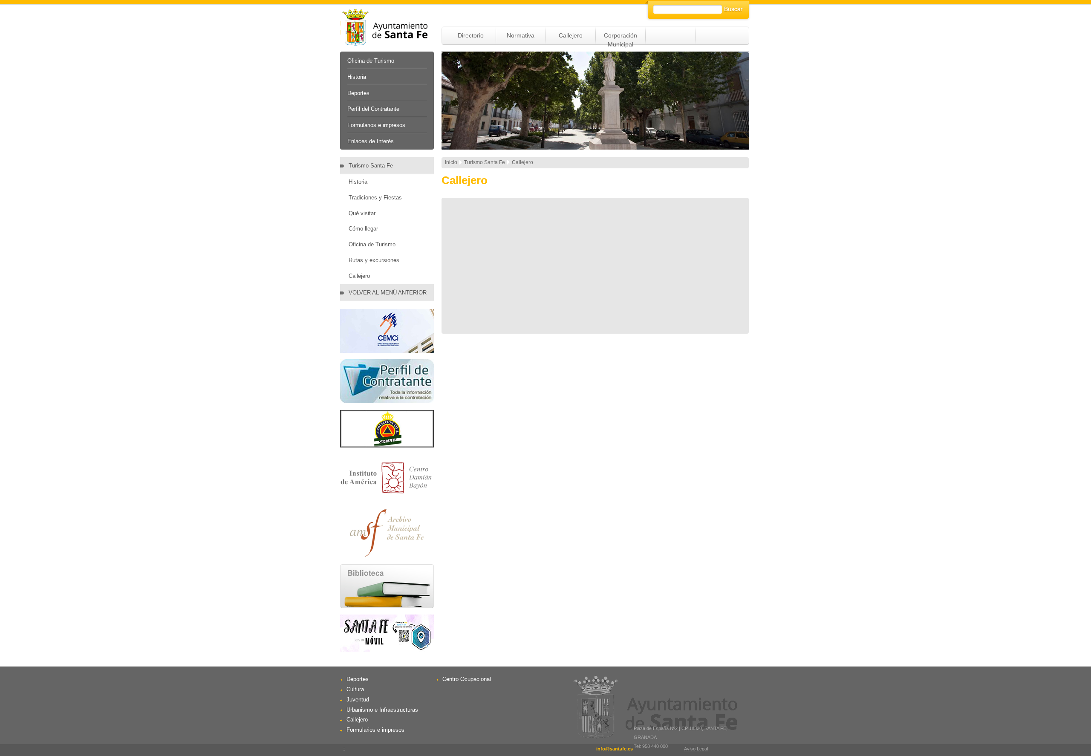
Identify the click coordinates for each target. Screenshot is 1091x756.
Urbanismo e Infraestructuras (382, 710)
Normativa (520, 35)
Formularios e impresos (376, 125)
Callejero (571, 35)
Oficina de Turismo (370, 61)
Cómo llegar (363, 228)
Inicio (451, 162)
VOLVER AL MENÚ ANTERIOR (388, 292)
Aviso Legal (696, 748)
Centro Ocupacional (466, 679)
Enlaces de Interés (370, 141)
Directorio (471, 35)
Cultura (355, 689)
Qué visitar (362, 213)
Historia (356, 77)
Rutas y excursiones (374, 260)
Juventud (357, 699)
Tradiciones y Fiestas (375, 197)
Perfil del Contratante (373, 109)
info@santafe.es (614, 748)
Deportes (358, 93)
